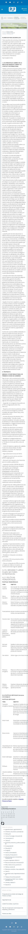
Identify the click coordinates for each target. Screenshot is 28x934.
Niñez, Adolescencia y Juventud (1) (13, 864)
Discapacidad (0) (9, 846)
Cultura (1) (7, 840)
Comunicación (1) (9, 838)
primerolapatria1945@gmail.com (16, 923)
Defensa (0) (8, 834)
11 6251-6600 (12, 923)
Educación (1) (8, 848)
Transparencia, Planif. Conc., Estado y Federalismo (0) (14, 879)
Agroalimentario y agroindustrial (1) (13, 829)
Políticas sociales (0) (10, 867)
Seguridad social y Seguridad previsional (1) (14, 874)
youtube (10, 2)
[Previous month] (1, 821)
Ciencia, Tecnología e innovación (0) (13, 836)
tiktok (18, 2)
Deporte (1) (8, 884)
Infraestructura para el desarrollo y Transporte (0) (13, 857)
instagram (14, 2)
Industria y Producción (10, 33)
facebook (6, 2)
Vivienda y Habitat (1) (10, 882)
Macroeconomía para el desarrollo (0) (14, 862)
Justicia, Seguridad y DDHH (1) (12, 860)
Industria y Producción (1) (11, 855)
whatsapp (22, 2)
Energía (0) (7, 850)
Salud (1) (7, 871)
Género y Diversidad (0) (10, 852)
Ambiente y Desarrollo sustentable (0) (14, 831)
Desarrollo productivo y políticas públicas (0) (15, 843)
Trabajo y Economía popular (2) (12, 877)
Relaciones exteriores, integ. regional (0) (14, 869)
